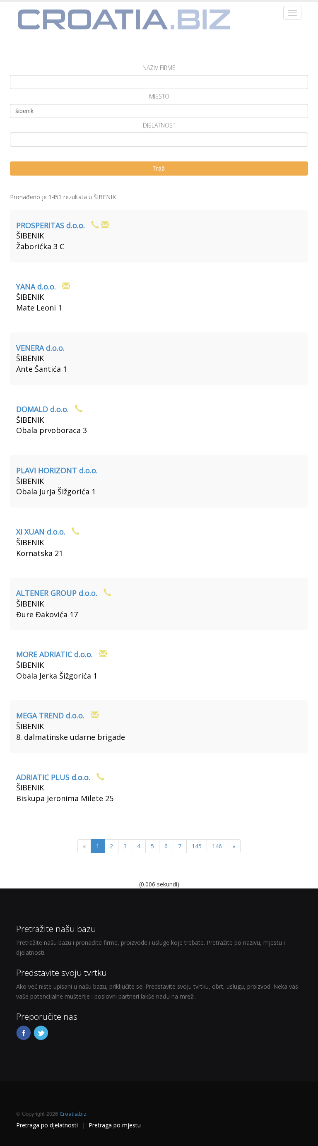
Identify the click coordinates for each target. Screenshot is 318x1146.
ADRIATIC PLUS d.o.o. (53, 777)
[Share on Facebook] (24, 1032)
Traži (159, 168)
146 (217, 846)
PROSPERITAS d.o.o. (50, 225)
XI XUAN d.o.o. (40, 532)
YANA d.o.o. (36, 286)
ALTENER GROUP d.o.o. (56, 593)
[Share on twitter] (41, 1032)
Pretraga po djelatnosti (47, 1125)
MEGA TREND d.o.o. (50, 715)
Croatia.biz (73, 1113)
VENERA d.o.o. (40, 348)
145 (197, 846)
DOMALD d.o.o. (42, 409)
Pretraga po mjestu (115, 1125)
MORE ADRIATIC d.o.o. (54, 654)
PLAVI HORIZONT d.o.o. (57, 470)
